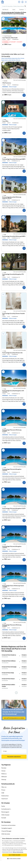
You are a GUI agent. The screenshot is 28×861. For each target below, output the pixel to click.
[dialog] (14, 848)
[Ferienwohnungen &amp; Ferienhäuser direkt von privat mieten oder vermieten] (2, 2)
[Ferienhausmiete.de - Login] (22, 2)
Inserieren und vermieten (8, 825)
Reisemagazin (5, 812)
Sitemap (3, 779)
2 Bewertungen (13, 162)
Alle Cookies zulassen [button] (14, 855)
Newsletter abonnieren (14, 756)
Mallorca (3, 773)
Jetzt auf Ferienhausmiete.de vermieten (14, 718)
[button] (26, 2)
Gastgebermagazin (6, 828)
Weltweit (4, 776)
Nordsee (3, 768)
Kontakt (3, 818)
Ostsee (3, 771)
